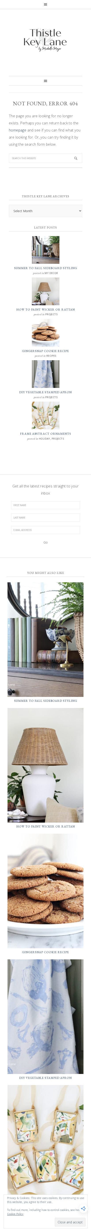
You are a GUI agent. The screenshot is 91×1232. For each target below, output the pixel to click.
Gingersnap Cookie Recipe (45, 351)
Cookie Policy (15, 1214)
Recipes (51, 355)
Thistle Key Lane (45, 40)
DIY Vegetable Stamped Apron (45, 392)
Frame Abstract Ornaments (45, 434)
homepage (17, 130)
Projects (51, 314)
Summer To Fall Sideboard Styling (45, 268)
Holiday (44, 438)
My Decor (51, 273)
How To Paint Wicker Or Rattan (45, 309)
